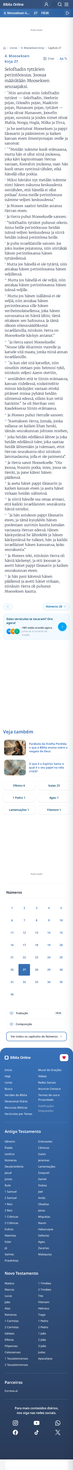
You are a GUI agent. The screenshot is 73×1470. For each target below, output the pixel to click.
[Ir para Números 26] (8, 606)
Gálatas (9, 1333)
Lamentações (46, 1166)
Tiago (41, 1314)
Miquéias (44, 1216)
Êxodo (8, 1148)
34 (48, 982)
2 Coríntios (12, 1327)
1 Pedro (43, 1321)
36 (12, 994)
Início (8, 1070)
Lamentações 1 (19, 810)
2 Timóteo (44, 1289)
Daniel (42, 1179)
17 (24, 945)
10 (61, 920)
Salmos (9, 1254)
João (7, 1302)
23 (36, 957)
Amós (41, 1198)
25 (61, 957)
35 (61, 982)
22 (24, 957)
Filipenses (11, 1346)
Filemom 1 (54, 810)
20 (61, 945)
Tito (40, 1296)
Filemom (43, 1302)
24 (48, 957)
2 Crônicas (11, 1223)
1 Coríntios (12, 1321)
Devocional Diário (16, 1101)
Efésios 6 (19, 785)
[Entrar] (46, 4)
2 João (42, 1339)
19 (48, 945)
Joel (40, 1191)
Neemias (10, 1235)
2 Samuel (11, 1198)
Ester (8, 1242)
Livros (13, 48)
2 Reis (8, 1210)
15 (61, 932)
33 (36, 982)
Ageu (41, 1242)
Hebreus (43, 1308)
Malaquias (45, 1254)
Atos (7, 1308)
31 (12, 982)
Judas (41, 1352)
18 (36, 945)
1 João (42, 1333)
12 (24, 932)
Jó (6, 1248)
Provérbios (11, 1260)
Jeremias (43, 1160)
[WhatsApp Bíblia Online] (58, 1423)
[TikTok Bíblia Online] (36, 1432)
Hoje (8, 1076)
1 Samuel (11, 1191)
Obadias (43, 1204)
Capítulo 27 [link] (54, 48)
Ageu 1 (54, 797)
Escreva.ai (11, 1391)
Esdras (9, 1229)
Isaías (42, 1154)
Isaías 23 (54, 785)
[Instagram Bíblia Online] (15, 1423)
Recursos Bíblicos (16, 1107)
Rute (8, 1185)
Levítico (9, 1154)
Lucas (8, 1296)
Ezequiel (43, 1173)
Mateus (9, 1283)
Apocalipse (45, 1358)
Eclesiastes (45, 1141)
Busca (8, 1089)
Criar (51, 58)
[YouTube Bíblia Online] (36, 1423)
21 (12, 957)
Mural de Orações (50, 1070)
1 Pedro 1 (19, 797)
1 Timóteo (44, 1283)
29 (48, 969)
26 (12, 969)
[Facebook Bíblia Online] (15, 1432)
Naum (42, 1223)
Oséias (42, 1185)
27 (35, 13)
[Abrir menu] (66, 4)
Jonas (41, 1210)
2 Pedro (43, 1327)
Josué (8, 1173)
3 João (42, 1346)
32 (24, 982)
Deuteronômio (14, 1166)
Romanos (11, 1314)
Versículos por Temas (18, 1114)
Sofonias (43, 1235)
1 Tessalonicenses (16, 1358)
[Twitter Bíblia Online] (58, 1432)
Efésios (9, 1339)
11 (12, 932)
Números (11, 1160)
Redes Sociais (47, 1082)
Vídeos (42, 1076)
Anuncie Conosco (49, 1089)
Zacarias (43, 1248)
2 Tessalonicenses (16, 1365)
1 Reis (8, 1204)
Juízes (8, 1179)
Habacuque (45, 1229)
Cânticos (43, 1148)
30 (61, 969)
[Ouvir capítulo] (67, 13)
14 (48, 932)
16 (12, 945)
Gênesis (10, 1141)
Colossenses (13, 1352)
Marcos (9, 1289)
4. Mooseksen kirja (32, 48)
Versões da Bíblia (16, 1095)
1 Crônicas (11, 1216)
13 (36, 932)
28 (36, 969)
